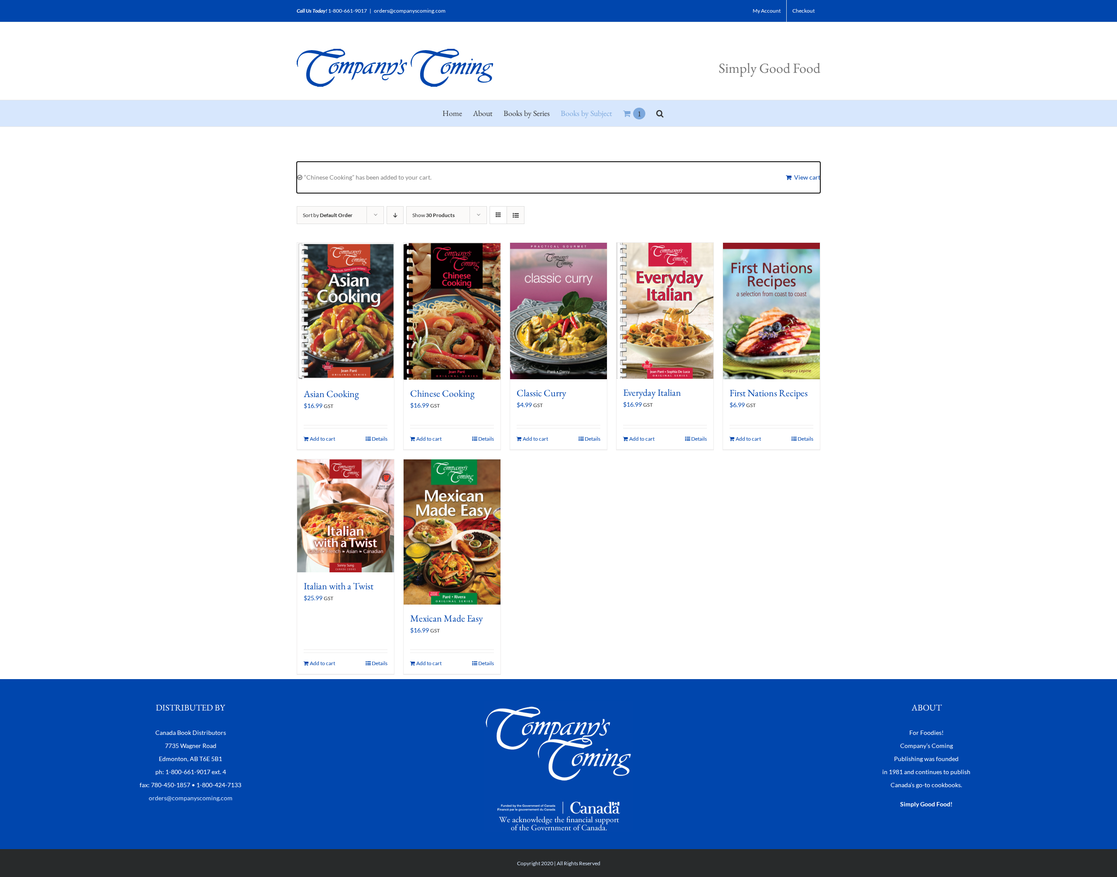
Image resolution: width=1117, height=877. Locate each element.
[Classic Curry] (558, 311)
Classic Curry (541, 393)
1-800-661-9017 (347, 10)
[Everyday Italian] (665, 311)
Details (379, 438)
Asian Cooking (331, 394)
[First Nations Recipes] (771, 311)
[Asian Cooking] (345, 311)
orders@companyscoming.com (409, 10)
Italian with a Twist (338, 586)
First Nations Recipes (769, 393)
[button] (660, 113)
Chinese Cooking (442, 393)
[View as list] (515, 215)
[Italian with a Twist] (345, 515)
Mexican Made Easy (446, 618)
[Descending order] (395, 215)
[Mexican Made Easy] (452, 532)
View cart (807, 177)
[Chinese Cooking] (452, 311)
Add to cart (322, 438)
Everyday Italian (652, 392)
